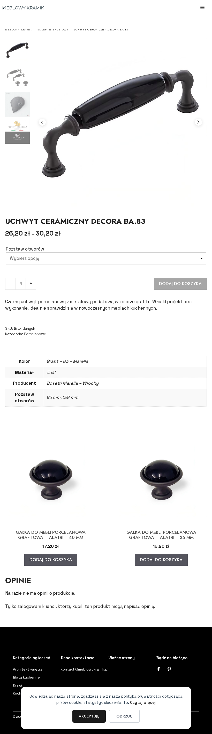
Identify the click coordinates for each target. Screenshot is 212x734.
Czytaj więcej (143, 702)
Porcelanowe (35, 334)
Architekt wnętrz (27, 669)
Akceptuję (89, 716)
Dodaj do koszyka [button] (50, 559)
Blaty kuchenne (26, 677)
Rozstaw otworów (25, 249)
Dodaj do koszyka (180, 283)
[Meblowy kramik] (23, 7)
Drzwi (17, 685)
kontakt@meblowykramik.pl (84, 669)
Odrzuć (124, 716)
